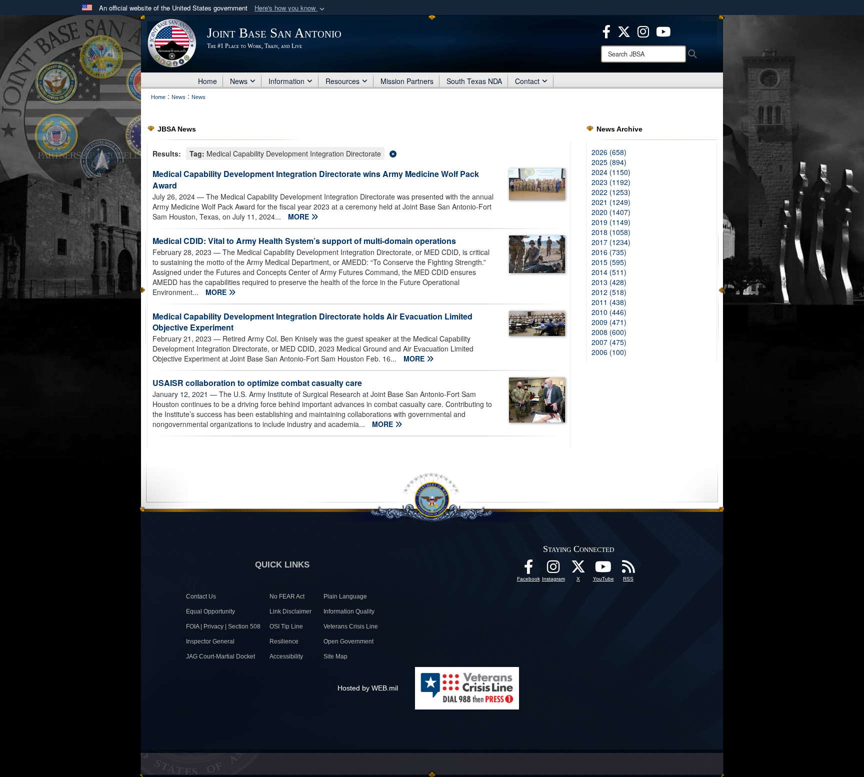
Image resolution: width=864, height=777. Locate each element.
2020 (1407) (611, 212)
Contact (527, 81)
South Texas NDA (474, 81)
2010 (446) (609, 312)
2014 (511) (609, 272)
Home (207, 81)
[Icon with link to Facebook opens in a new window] (606, 31)
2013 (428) (609, 282)
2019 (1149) (611, 222)
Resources (343, 81)
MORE (299, 217)
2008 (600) (609, 332)
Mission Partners (407, 81)
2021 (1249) (611, 202)
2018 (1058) (611, 232)
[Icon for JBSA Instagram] (553, 570)
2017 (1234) (611, 242)
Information (286, 81)
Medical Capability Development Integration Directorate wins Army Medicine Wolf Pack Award (315, 179)
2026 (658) (609, 152)
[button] (290, 8)
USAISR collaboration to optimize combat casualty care (257, 382)
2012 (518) (609, 292)
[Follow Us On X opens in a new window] (578, 570)
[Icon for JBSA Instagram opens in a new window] (643, 31)
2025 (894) (609, 162)
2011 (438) (609, 302)
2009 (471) (609, 322)
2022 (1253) (611, 192)
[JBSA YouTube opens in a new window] (663, 31)
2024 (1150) (611, 172)
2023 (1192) (611, 182)
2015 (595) (609, 262)
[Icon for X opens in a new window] (624, 31)
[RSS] (628, 570)
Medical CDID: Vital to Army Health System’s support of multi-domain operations (304, 240)
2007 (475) (609, 342)
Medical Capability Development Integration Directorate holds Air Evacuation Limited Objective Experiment (312, 322)
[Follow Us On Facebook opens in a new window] (528, 570)
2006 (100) (609, 352)
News (239, 81)
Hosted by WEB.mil (368, 688)
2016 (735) (609, 252)
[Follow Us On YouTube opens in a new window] (603, 570)
